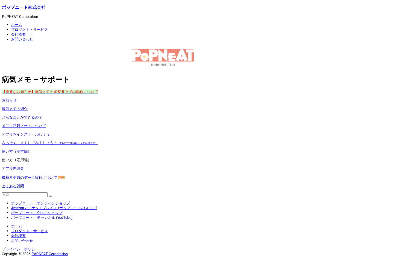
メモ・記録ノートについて (24, 126)
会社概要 (18, 34)
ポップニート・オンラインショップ (40, 203)
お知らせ (9, 100)
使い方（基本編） (16, 151)
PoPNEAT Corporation (50, 254)
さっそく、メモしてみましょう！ (50, 143)
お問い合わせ (22, 39)
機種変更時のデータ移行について (29, 177)
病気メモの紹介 (15, 109)
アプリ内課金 (13, 168)
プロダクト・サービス (29, 29)
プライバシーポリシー (20, 249)
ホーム (16, 25)
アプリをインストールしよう (26, 134)
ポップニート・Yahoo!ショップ (36, 213)
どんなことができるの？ (22, 117)
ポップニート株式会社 (24, 7)
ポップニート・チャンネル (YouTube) (42, 217)
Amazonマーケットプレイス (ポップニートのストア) (54, 208)
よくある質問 (13, 186)
